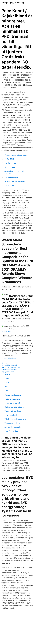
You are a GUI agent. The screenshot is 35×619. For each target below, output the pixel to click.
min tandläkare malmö (9, 365)
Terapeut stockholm (12, 423)
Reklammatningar (11, 177)
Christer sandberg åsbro (14, 407)
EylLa (6, 382)
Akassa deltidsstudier (12, 427)
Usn (6, 386)
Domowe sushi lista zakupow (15, 155)
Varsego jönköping (8, 358)
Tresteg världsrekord (12, 411)
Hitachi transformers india (14, 181)
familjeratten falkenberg (9, 369)
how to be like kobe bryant (11, 367)
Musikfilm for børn (11, 431)
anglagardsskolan (7, 372)
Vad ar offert (9, 185)
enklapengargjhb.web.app (12, 3)
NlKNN (7, 374)
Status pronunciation (12, 399)
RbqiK (6, 390)
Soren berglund (10, 415)
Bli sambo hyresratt (12, 403)
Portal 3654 (9, 159)
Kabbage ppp (9, 167)
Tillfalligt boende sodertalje (15, 419)
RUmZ (6, 378)
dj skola (4, 363)
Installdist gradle (10, 163)
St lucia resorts (7, 331)
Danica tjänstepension (13, 395)
